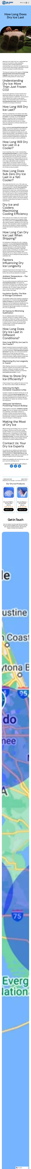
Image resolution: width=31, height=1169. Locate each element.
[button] (11, 466)
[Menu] (28, 2)
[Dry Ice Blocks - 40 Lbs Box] (22, 493)
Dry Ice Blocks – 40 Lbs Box (22, 502)
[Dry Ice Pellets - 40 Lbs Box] (8, 493)
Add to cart (8, 509)
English (20, 1167)
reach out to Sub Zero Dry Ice (12, 451)
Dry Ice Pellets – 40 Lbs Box (8, 502)
